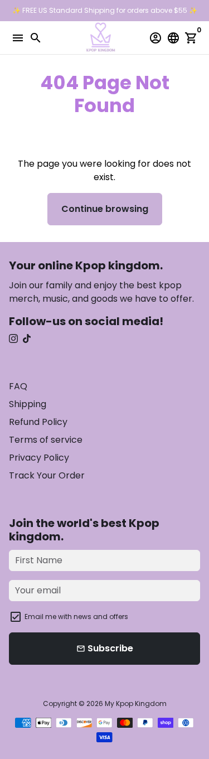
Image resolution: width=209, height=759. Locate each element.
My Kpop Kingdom (136, 703)
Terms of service (45, 439)
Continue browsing (104, 208)
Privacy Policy (39, 457)
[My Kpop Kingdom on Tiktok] (26, 338)
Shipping (27, 404)
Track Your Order (47, 475)
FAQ (18, 386)
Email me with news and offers (76, 616)
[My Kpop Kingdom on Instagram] (13, 338)
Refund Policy (38, 421)
